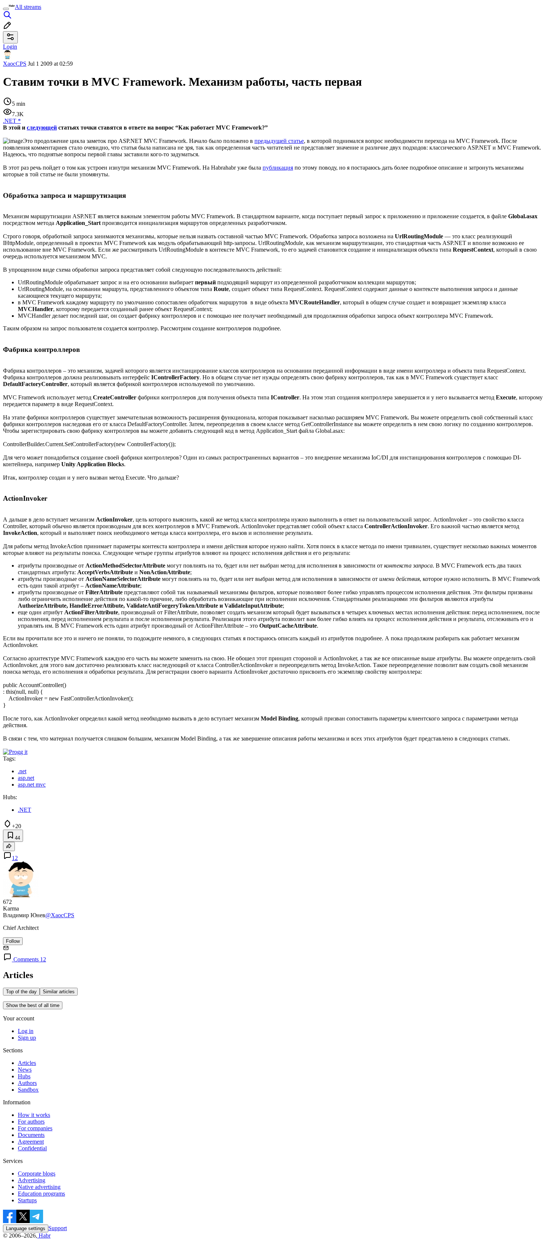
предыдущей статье (279, 141)
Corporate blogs (36, 1173)
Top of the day (21, 991)
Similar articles (59, 991)
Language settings (25, 1228)
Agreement (31, 1141)
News (25, 1069)
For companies (35, 1128)
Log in (25, 1031)
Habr (44, 1235)
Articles (27, 1063)
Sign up (27, 1038)
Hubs (24, 1076)
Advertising (31, 1180)
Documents (31, 1135)
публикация (278, 167)
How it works (34, 1115)
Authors (27, 1083)
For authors (31, 1121)
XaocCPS (14, 64)
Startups (27, 1200)
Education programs (41, 1193)
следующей (42, 127)
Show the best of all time (32, 1005)
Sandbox (28, 1089)
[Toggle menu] (6, 9)
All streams (28, 7)
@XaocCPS (59, 915)
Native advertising (39, 1187)
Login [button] (10, 46)
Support (57, 1228)
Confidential (32, 1148)
